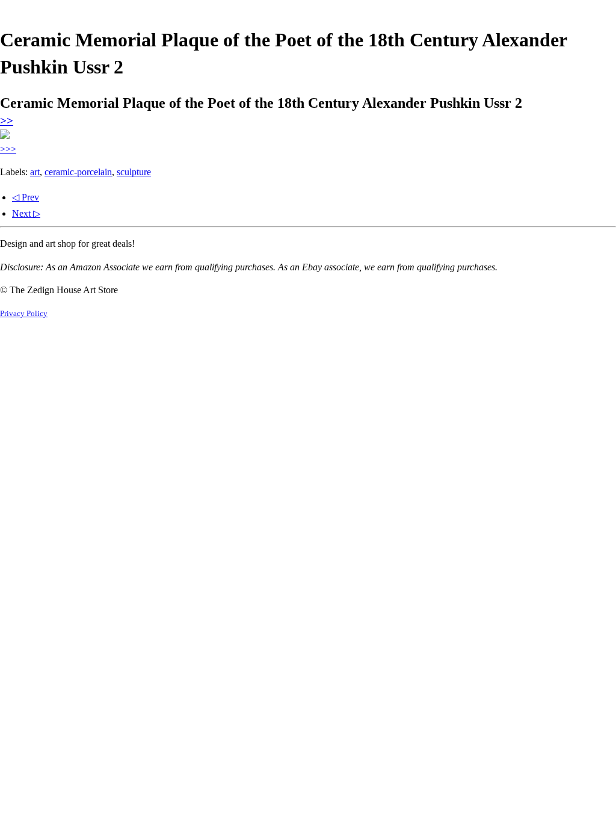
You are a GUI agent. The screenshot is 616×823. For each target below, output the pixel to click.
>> (6, 120)
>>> (8, 149)
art (35, 172)
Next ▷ (26, 213)
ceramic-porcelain (78, 172)
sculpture (134, 172)
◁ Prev (25, 197)
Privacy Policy (24, 313)
